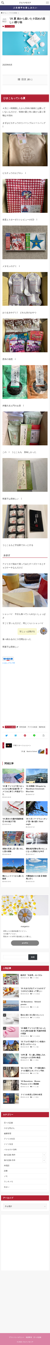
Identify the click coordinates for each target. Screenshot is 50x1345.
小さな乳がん (9, 1128)
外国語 (6, 1166)
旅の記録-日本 (9, 1160)
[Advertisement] (25, 693)
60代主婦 (22, 727)
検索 (33, 957)
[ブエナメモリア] (25, 2)
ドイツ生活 (8, 1144)
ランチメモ (8, 1182)
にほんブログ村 (8, 663)
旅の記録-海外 (9, 1155)
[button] (2, 2)
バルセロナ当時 (10, 1149)
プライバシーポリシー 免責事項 (20, 1337)
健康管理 (7, 1133)
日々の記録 (8, 1123)
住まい (6, 1187)
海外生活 (42, 727)
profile (25, 943)
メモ (6, 1176)
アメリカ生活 (9, 26)
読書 (6, 1171)
